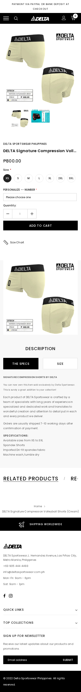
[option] (40, 67)
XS (7, 178)
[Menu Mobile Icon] (6, 18)
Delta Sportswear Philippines (25, 144)
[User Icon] (64, 18)
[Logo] (40, 18)
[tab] (33, 479)
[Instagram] (11, 596)
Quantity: (9, 205)
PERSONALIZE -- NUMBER (19, 189)
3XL (71, 178)
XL (49, 178)
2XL (60, 178)
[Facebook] (4, 596)
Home (38, 506)
